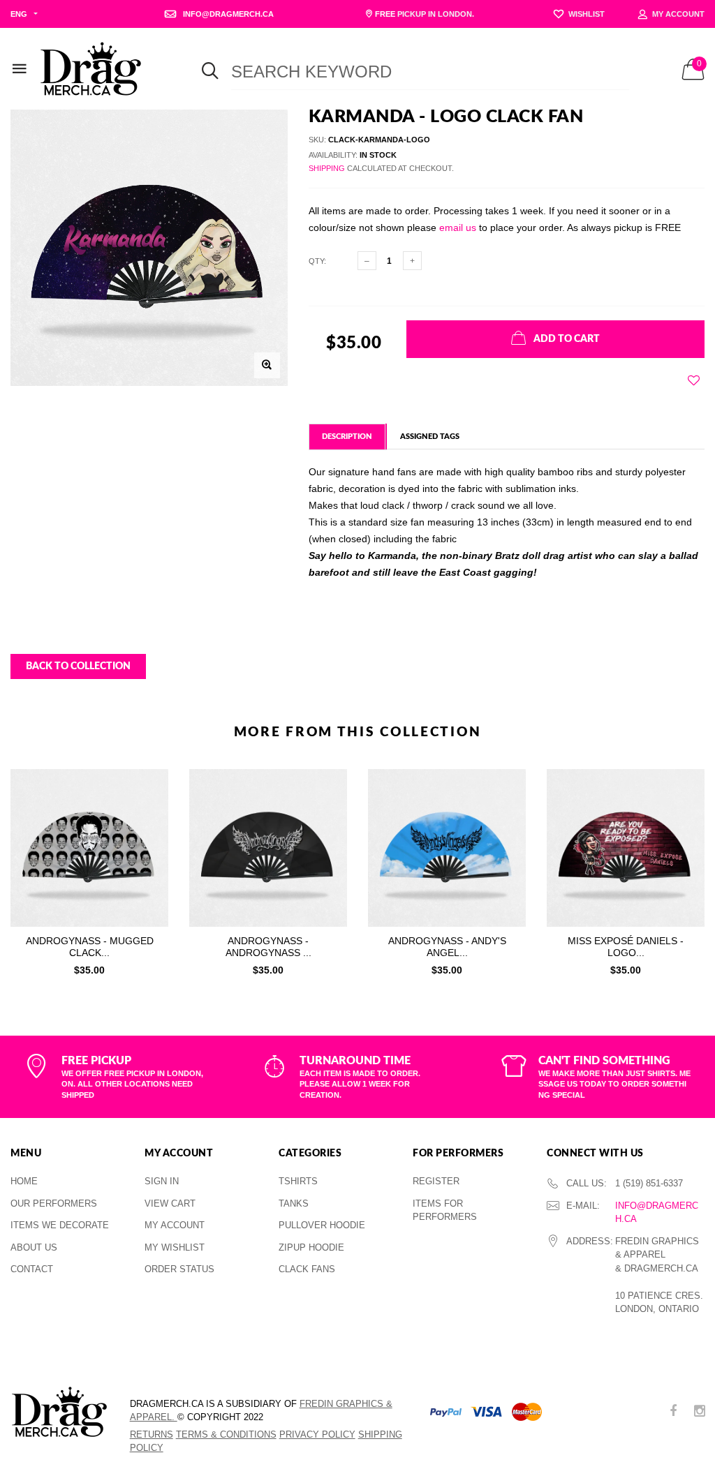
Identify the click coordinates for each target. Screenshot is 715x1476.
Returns (151, 1434)
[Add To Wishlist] (694, 380)
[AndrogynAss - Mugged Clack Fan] (89, 848)
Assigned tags (429, 436)
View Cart (170, 1203)
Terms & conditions (226, 1434)
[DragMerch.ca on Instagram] (699, 1412)
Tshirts (298, 1181)
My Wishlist (175, 1247)
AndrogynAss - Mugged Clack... (90, 946)
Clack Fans (307, 1269)
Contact (31, 1269)
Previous (29, 868)
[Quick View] (148, 815)
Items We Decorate (59, 1225)
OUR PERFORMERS (53, 1203)
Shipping (327, 168)
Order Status (179, 1269)
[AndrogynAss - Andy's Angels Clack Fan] (447, 848)
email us (457, 227)
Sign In (162, 1181)
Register (436, 1181)
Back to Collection (78, 666)
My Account (175, 1225)
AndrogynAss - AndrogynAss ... (268, 946)
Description (347, 436)
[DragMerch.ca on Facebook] (673, 1412)
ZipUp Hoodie (311, 1247)
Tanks (294, 1203)
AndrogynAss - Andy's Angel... (447, 946)
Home (24, 1181)
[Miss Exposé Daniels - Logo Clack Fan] (626, 848)
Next (685, 868)
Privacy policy (317, 1434)
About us (33, 1247)
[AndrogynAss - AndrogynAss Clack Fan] (268, 848)
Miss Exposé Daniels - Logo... (626, 946)
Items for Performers (445, 1210)
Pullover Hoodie (322, 1225)
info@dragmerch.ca (656, 1212)
